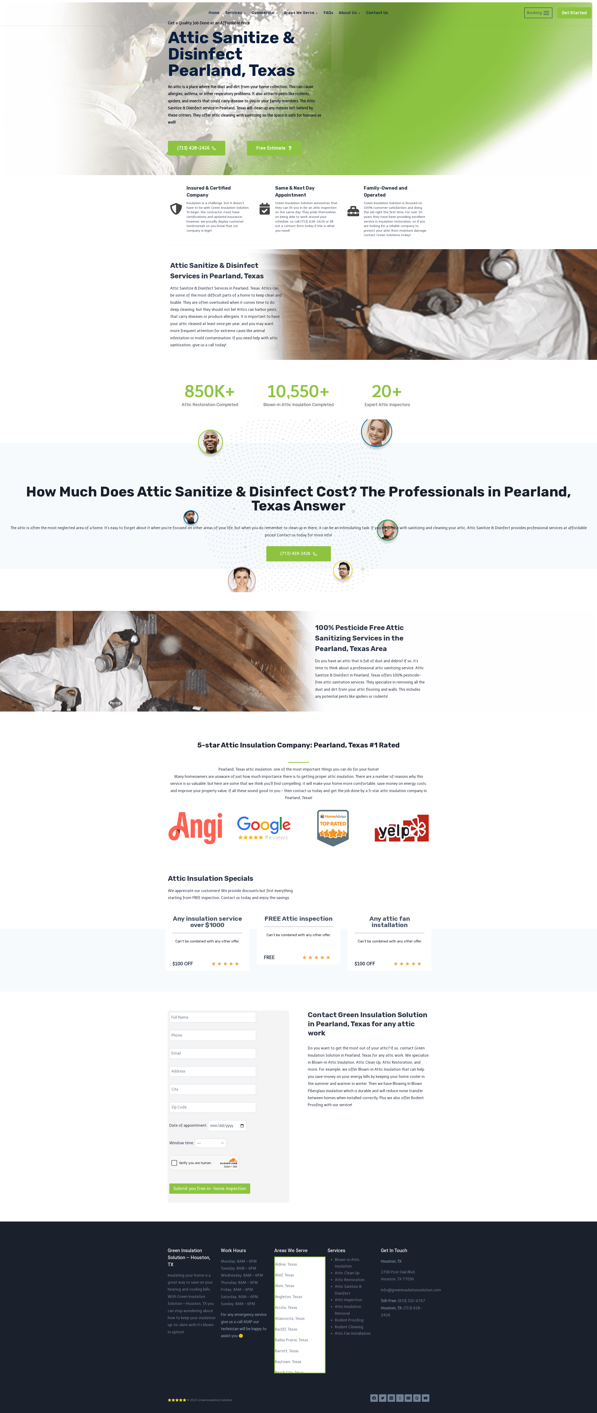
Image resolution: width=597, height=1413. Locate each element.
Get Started (574, 12)
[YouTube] (425, 1398)
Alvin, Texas (284, 1286)
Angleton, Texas (288, 1297)
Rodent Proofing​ (349, 1320)
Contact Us (377, 13)
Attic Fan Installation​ (353, 1333)
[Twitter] (382, 1398)
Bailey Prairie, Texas (291, 1340)
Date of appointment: (188, 1125)
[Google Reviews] (417, 1398)
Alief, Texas (284, 1275)
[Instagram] (391, 1398)
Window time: (182, 1143)
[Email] (408, 1398)
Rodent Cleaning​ (349, 1327)
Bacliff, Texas (286, 1329)
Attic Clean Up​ (347, 1273)
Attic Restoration (349, 1280)
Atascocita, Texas (290, 1318)
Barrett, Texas (286, 1351)
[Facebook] (374, 1398)
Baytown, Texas (288, 1362)
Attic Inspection (348, 1300)
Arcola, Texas (286, 1307)
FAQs (328, 13)
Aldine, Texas (286, 1264)
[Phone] (400, 1398)
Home (214, 13)
